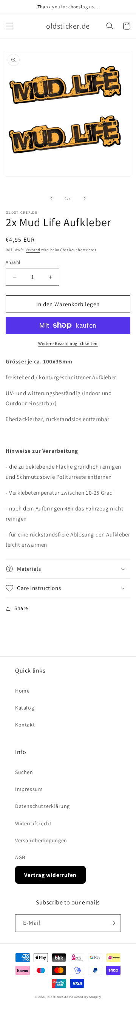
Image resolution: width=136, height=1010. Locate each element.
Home (22, 690)
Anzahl (13, 262)
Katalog (24, 707)
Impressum (29, 789)
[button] (9, 26)
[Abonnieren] (112, 923)
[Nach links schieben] (51, 198)
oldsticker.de (58, 997)
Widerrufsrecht (33, 823)
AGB (20, 857)
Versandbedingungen (41, 840)
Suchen (24, 772)
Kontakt (25, 724)
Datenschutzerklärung (42, 806)
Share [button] (21, 608)
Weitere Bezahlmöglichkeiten (68, 343)
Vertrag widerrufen (50, 874)
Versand (33, 249)
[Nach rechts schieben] (84, 198)
